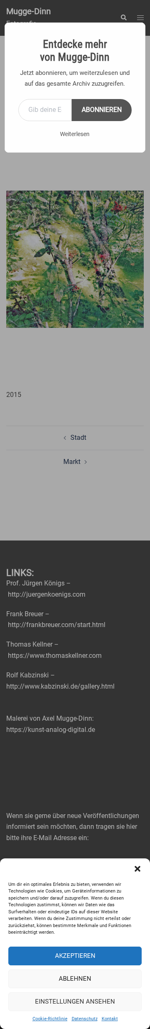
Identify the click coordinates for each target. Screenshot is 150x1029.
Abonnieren (102, 110)
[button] (137, 869)
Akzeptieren (75, 956)
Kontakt (110, 1019)
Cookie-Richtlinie (50, 1019)
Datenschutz (85, 1019)
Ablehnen (75, 978)
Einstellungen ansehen (75, 1001)
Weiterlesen (75, 134)
